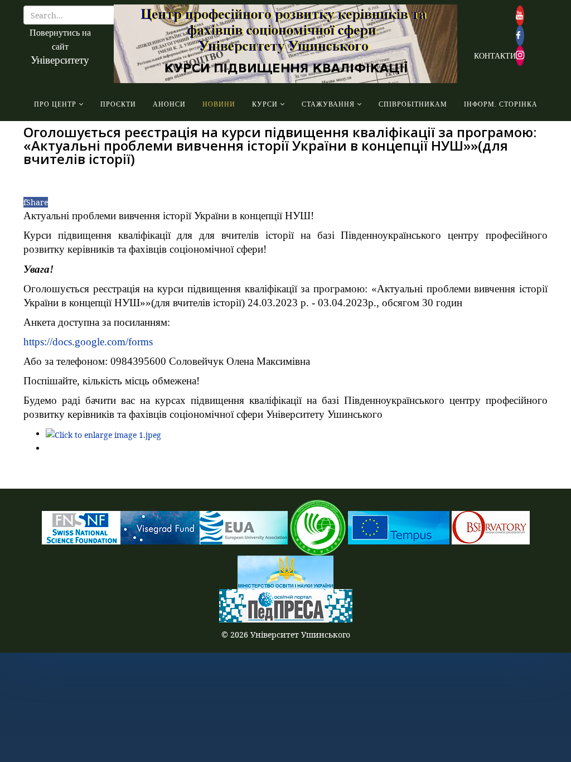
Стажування (328, 104)
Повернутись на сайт (60, 46)
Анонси (169, 104)
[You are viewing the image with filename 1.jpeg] (103, 433)
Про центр (55, 104)
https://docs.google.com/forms (88, 342)
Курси (265, 104)
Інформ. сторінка (501, 104)
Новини (218, 104)
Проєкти (118, 104)
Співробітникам (413, 104)
